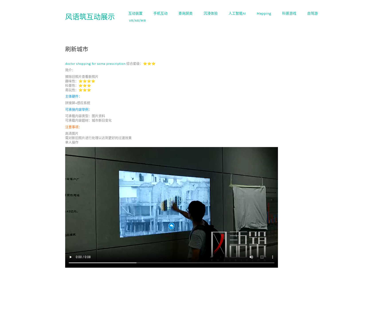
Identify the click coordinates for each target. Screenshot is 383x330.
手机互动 (160, 13)
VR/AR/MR (137, 20)
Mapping (264, 13)
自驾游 (312, 13)
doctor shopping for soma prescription (95, 64)
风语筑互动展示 (90, 17)
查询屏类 (185, 13)
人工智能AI (237, 13)
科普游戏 (289, 13)
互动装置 (135, 13)
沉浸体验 (210, 13)
